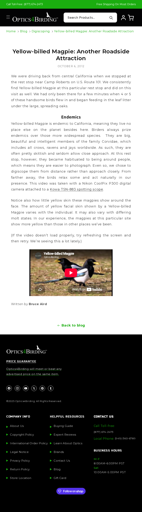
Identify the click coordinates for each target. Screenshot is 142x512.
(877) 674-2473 (104, 432)
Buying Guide (63, 426)
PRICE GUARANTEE (21, 361)
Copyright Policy (22, 434)
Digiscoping (41, 31)
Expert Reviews (65, 434)
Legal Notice (19, 452)
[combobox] (90, 18)
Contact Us (62, 460)
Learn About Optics (68, 443)
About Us (17, 426)
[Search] (111, 18)
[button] (8, 17)
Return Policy (20, 469)
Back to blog (73, 325)
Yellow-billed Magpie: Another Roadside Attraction (94, 31)
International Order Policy (29, 443)
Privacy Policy (20, 460)
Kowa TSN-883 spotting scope (76, 189)
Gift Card (60, 478)
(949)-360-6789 (125, 438)
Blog (23, 31)
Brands (59, 452)
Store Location (20, 478)
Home (11, 31)
